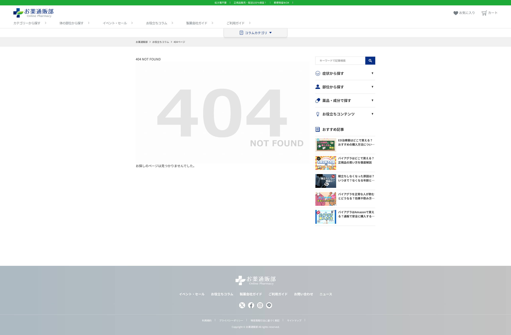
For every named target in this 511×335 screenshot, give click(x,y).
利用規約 (207, 320)
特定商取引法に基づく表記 (265, 320)
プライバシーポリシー (231, 320)
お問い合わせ (303, 294)
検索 (370, 61)
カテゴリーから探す (26, 23)
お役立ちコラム (156, 23)
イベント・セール (115, 23)
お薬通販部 (142, 41)
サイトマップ (294, 320)
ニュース (326, 294)
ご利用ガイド (236, 23)
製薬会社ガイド (196, 23)
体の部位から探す (71, 23)
